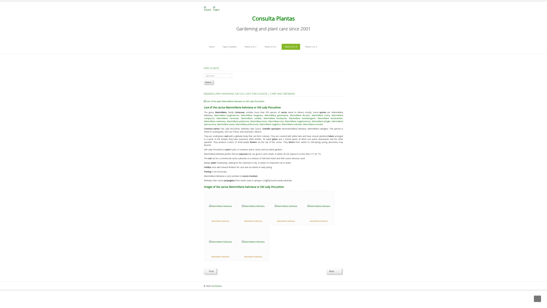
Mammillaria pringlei (321, 121)
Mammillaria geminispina (276, 115)
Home (211, 46)
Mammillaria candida (251, 118)
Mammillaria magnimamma (297, 121)
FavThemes (216, 286)
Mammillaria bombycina (275, 118)
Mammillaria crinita (321, 115)
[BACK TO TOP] (537, 299)
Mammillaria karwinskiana (330, 118)
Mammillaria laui (275, 121)
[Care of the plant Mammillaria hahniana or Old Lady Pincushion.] (234, 101)
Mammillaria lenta (258, 121)
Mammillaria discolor (300, 115)
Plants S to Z (311, 46)
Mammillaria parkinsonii (238, 121)
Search (208, 82)
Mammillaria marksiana (215, 121)
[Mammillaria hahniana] (220, 205)
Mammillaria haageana (252, 115)
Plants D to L (271, 46)
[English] (217, 8)
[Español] (208, 8)
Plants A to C (251, 46)
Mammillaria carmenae (228, 118)
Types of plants (229, 46)
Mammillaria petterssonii (247, 124)
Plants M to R (291, 46)
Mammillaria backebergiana (302, 118)
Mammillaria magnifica (270, 124)
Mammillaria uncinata (313, 124)
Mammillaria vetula (225, 124)
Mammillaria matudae (292, 124)
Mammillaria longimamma (226, 115)
